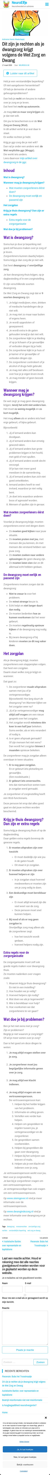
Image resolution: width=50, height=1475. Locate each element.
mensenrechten (21, 1226)
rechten (4, 1230)
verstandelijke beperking (17, 1230)
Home (5, 1412)
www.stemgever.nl (17, 1198)
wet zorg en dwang (34, 1230)
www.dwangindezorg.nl (20, 1211)
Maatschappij (19, 39)
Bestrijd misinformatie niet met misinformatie (22, 1400)
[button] (45, 1417)
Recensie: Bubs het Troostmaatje (17, 1376)
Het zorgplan (10, 205)
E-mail (28, 1283)
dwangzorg (10, 1226)
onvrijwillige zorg (34, 1226)
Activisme (5, 39)
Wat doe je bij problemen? (18, 229)
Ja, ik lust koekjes (25, 1449)
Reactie (5, 1308)
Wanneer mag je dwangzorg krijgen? (23, 182)
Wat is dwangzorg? (14, 177)
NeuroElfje (24, 65)
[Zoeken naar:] (25, 1362)
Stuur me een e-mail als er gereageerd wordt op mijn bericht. (25, 1300)
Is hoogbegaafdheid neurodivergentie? (19, 1405)
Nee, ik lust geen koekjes (25, 1456)
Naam (5, 1283)
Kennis (12, 39)
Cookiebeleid (24, 1471)
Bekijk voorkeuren (25, 1464)
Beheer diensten (24, 1442)
